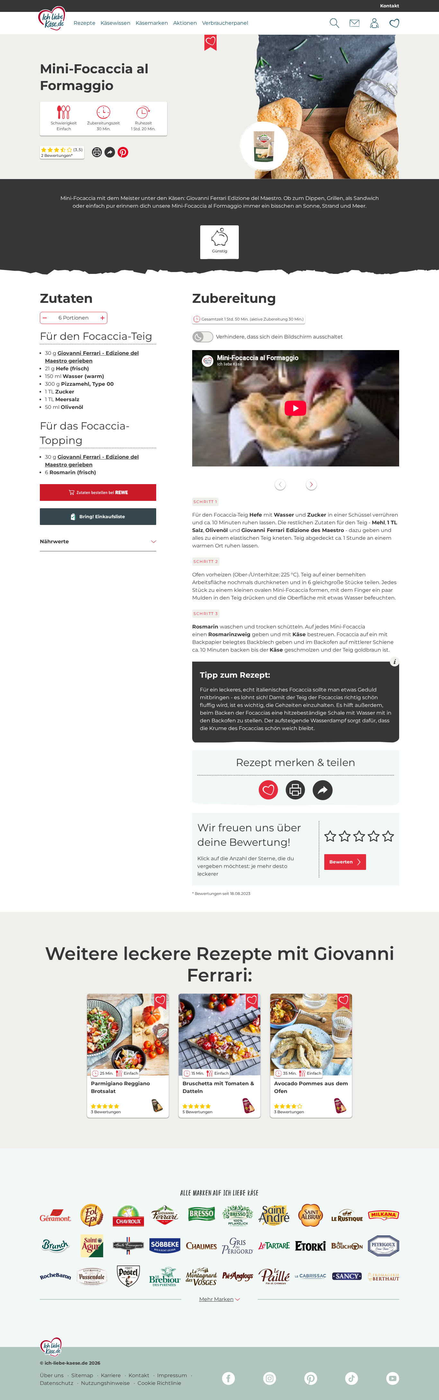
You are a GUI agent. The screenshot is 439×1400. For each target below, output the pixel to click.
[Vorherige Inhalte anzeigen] (280, 484)
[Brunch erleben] (55, 1246)
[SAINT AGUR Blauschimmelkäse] (92, 1245)
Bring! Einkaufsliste (102, 516)
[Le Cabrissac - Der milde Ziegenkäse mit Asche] (310, 1276)
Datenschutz (57, 1383)
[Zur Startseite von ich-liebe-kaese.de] (52, 18)
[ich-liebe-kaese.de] (51, 1347)
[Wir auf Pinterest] (310, 1379)
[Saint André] (274, 1215)
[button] (109, 152)
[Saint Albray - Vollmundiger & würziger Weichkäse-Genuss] (310, 1215)
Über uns (52, 1375)
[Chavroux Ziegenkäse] (128, 1215)
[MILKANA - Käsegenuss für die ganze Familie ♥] (383, 1215)
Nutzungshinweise (106, 1383)
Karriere (111, 1375)
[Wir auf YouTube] (392, 1379)
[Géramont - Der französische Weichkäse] (55, 1215)
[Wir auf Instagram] (269, 1379)
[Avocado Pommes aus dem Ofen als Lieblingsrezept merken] (343, 1002)
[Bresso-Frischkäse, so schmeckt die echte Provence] (201, 1215)
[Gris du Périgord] (237, 1246)
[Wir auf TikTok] (351, 1379)
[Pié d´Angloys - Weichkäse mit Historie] (237, 1276)
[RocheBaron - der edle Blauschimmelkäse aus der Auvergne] (55, 1276)
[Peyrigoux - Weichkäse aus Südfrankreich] (383, 1245)
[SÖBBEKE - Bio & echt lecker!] (164, 1246)
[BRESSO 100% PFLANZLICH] (237, 1215)
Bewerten (341, 862)
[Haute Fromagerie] (128, 1245)
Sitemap (82, 1375)
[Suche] (334, 23)
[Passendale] (91, 1276)
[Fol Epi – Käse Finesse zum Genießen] (91, 1215)
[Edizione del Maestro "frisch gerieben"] (264, 146)
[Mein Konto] (374, 23)
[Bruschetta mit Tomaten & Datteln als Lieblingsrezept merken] (252, 1002)
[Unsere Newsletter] (354, 23)
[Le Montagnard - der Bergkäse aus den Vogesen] (201, 1276)
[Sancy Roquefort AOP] (347, 1276)
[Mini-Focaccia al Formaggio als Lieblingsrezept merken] (210, 43)
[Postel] (128, 1276)
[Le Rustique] (347, 1215)
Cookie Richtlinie (159, 1383)
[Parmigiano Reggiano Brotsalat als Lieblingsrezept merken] (160, 1002)
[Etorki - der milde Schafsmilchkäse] (310, 1246)
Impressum (172, 1375)
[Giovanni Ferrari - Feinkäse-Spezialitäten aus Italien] (164, 1215)
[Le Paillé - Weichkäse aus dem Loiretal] (274, 1277)
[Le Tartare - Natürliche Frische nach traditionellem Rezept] (274, 1246)
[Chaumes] (201, 1246)
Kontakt (389, 6)
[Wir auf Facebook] (228, 1379)
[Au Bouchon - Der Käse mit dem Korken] (347, 1246)
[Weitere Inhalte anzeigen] (311, 484)
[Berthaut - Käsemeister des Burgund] (383, 1276)
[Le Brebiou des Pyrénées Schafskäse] (164, 1276)
